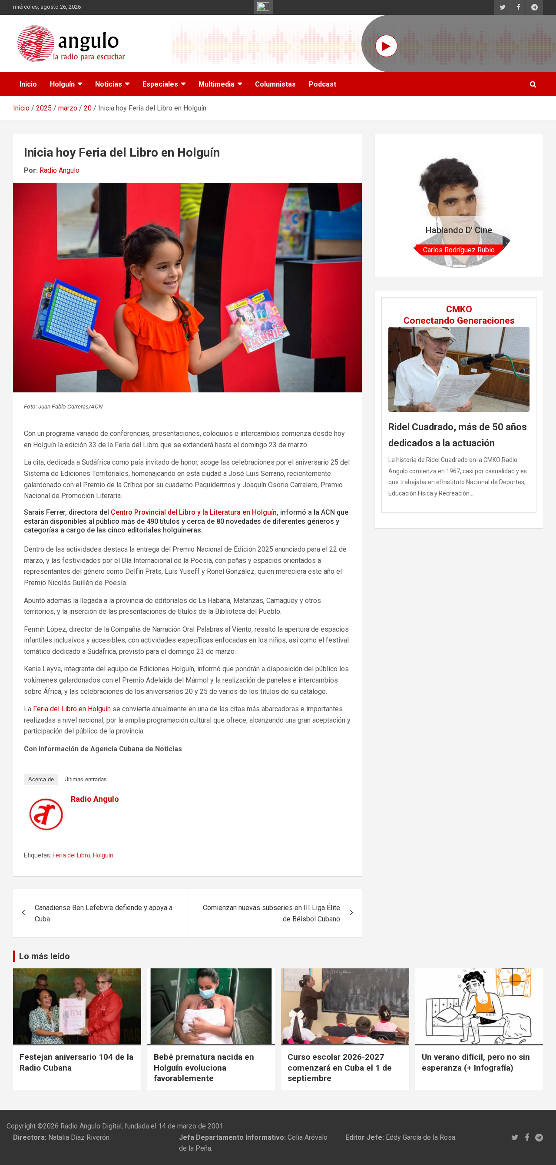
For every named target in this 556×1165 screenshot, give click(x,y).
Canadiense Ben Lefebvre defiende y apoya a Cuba (103, 913)
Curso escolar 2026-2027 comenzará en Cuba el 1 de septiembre (340, 1067)
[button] (406, 206)
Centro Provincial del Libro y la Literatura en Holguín (194, 512)
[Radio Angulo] (46, 804)
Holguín (62, 84)
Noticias (108, 84)
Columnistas (275, 84)
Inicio (28, 84)
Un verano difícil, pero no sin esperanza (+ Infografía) (476, 1062)
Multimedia (217, 84)
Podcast (322, 84)
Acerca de (41, 779)
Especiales (160, 84)
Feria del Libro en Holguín (72, 709)
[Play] (386, 46)
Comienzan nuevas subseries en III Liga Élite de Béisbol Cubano (271, 913)
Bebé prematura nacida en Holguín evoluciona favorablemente (204, 1067)
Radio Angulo (59, 170)
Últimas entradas (85, 779)
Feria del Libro (71, 855)
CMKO (459, 309)
